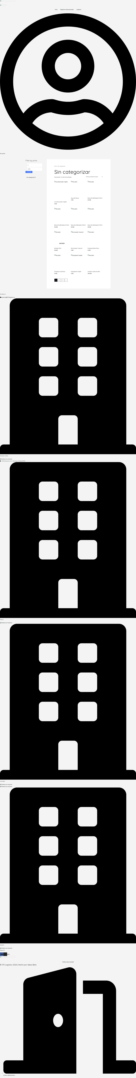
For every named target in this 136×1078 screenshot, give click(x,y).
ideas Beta (31, 965)
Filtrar (29, 172)
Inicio (56, 9)
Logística (78, 9)
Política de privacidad (68, 962)
